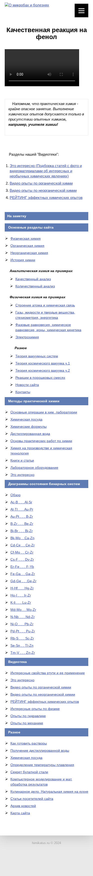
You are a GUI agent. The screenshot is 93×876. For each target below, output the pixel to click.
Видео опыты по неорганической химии (43, 190)
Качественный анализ (33, 279)
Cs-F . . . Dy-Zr (22, 559)
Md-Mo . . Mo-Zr (23, 610)
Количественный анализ (35, 286)
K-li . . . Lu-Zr (20, 602)
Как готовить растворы (28, 743)
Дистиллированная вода (30, 434)
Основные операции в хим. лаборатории (43, 412)
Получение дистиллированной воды (39, 750)
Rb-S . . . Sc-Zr (22, 638)
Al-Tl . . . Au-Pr (21, 509)
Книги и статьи (22, 460)
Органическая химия (27, 246)
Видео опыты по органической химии (41, 183)
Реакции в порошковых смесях (40, 378)
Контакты (22, 392)
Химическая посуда (26, 419)
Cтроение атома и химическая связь (45, 305)
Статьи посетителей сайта (31, 799)
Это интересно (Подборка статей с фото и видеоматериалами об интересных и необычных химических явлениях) (46, 171)
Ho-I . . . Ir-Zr (20, 595)
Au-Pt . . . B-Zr (21, 516)
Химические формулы (28, 426)
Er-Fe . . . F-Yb (22, 567)
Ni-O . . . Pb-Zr (21, 624)
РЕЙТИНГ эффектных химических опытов (46, 197)
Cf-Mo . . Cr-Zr (21, 552)
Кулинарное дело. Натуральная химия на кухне (49, 791)
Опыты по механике (26, 723)
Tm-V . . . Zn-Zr (22, 653)
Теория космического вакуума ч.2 (42, 370)
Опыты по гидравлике (28, 716)
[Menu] (81, 10)
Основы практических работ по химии (41, 441)
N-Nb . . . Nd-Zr (22, 617)
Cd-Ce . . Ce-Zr (22, 545)
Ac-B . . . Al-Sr (21, 502)
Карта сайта (20, 813)
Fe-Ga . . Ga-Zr (22, 574)
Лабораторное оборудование (34, 468)
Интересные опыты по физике (35, 709)
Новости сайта (27, 385)
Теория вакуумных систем (36, 356)
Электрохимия (27, 337)
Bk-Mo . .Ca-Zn (22, 538)
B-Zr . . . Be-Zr (21, 524)
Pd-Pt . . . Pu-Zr (22, 631)
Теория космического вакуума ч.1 (42, 363)
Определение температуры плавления (42, 765)
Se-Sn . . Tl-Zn (21, 645)
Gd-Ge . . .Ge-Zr (23, 581)
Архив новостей (23, 806)
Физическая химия (25, 238)
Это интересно (22, 475)
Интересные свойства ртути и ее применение (47, 673)
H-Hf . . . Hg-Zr (22, 588)
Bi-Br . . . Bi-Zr (21, 531)
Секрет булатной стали (29, 772)
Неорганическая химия (29, 253)
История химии (22, 260)
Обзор (15, 495)
